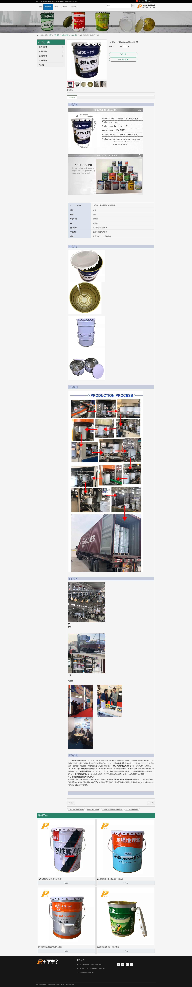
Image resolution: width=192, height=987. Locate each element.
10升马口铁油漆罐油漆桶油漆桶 (112, 809)
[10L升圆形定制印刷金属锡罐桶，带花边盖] (125, 848)
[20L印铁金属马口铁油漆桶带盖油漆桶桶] (66, 848)
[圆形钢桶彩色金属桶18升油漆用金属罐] (66, 916)
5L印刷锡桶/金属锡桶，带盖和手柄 (108, 947)
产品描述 (72, 97)
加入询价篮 (122, 59)
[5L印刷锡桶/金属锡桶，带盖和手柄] (125, 916)
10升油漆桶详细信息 (132, 809)
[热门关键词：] (133, 5)
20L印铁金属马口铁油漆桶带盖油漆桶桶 (50, 879)
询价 (122, 54)
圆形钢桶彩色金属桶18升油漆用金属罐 (50, 947)
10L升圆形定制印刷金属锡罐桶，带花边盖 (110, 879)
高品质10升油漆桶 (93, 809)
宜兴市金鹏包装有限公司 (76, 809)
